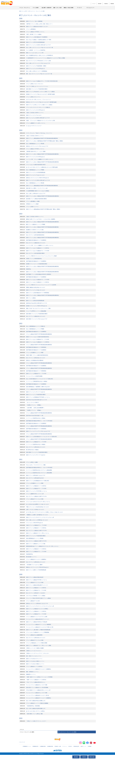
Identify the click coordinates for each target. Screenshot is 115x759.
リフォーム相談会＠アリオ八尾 (29, 600)
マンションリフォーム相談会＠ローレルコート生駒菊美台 (35, 669)
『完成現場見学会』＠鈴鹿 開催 (30, 705)
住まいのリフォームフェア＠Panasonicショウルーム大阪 (35, 60)
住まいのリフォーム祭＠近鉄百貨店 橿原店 (32, 253)
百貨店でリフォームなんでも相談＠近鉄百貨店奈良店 (34, 336)
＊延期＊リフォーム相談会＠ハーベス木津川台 (33, 679)
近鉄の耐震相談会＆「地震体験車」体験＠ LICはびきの (35, 386)
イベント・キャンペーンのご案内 (27, 732)
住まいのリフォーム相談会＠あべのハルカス (32, 242)
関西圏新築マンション (27, 746)
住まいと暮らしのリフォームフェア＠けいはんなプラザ (35, 63)
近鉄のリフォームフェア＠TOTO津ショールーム (33, 491)
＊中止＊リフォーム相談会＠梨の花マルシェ (32, 682)
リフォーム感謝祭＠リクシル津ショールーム (32, 123)
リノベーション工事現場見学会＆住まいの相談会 (33, 381)
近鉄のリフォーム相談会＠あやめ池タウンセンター (34, 26)
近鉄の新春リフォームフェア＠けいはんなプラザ (33, 318)
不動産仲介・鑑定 (58, 746)
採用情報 (89, 746)
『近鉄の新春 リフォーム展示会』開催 (31, 713)
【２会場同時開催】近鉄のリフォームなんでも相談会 (34, 190)
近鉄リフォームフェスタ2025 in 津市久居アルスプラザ (35, 117)
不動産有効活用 (76, 746)
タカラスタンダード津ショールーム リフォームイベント (35, 99)
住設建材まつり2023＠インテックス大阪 (31, 229)
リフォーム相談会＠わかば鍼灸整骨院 (31, 634)
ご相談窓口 (106, 3)
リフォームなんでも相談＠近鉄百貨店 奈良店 (32, 164)
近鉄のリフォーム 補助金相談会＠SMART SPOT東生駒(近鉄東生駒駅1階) (39, 138)
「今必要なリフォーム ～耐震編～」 (31, 405)
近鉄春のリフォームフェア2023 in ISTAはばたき (33, 305)
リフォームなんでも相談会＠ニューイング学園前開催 (34, 632)
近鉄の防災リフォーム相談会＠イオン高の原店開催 (34, 687)
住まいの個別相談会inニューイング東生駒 (32, 143)
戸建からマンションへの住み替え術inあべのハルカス (34, 506)
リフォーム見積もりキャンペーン (30, 96)
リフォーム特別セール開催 (29, 462)
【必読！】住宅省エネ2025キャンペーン (32, 112)
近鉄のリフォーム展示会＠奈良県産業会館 (32, 300)
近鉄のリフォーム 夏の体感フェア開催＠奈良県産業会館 (35, 629)
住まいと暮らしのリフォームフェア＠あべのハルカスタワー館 (36, 47)
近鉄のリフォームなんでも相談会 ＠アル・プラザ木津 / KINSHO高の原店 (39, 81)
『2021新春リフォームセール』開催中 (31, 564)
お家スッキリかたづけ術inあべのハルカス (32, 509)
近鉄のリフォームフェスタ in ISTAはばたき (32, 68)
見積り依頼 (91, 757)
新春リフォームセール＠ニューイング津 (31, 52)
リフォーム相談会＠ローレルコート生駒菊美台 (33, 559)
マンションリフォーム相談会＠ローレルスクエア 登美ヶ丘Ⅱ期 (36, 627)
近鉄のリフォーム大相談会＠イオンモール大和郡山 (34, 608)
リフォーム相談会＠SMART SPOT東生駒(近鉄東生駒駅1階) (36, 334)
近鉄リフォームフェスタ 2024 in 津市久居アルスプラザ (35, 180)
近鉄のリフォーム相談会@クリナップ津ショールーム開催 (35, 645)
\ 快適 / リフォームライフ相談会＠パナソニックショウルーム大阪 (37, 120)
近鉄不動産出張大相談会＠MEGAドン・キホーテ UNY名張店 (36, 420)
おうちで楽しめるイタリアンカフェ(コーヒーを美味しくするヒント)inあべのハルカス (41, 512)
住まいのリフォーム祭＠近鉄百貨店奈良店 (32, 234)
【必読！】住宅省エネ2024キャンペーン (32, 135)
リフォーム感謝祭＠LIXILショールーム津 (31, 493)
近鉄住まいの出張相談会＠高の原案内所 (31, 360)
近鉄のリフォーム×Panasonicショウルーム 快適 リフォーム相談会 (37, 91)
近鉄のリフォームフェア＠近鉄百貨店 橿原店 (33, 65)
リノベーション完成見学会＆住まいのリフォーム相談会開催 (36, 470)
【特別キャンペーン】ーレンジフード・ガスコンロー (34, 653)
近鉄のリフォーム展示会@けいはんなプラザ (32, 475)
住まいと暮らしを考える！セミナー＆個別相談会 (33, 71)
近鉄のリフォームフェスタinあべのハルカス (32, 290)
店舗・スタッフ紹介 (57, 7)
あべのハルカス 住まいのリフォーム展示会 (32, 711)
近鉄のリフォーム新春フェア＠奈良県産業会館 (33, 569)
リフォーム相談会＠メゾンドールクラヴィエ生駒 (33, 616)
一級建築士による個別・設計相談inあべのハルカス (34, 514)
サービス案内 (35, 7)
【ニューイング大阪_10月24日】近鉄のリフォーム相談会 (35, 598)
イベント (94, 3)
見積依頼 (112, 3)
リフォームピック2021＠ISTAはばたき (31, 522)
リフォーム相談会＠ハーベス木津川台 (31, 666)
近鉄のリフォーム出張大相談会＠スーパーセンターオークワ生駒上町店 (38, 436)
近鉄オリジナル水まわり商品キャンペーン (32, 661)
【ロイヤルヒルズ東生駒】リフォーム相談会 (32, 595)
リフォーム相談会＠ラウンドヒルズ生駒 (31, 499)
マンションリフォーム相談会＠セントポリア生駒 (33, 684)
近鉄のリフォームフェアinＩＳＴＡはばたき (32, 391)
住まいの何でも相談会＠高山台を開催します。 (33, 700)
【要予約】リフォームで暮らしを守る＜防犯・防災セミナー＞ (36, 23)
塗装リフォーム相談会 (28, 297)
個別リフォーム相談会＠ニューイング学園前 (32, 224)
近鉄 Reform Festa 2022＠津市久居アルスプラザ (33, 399)
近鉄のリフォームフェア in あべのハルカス (32, 175)
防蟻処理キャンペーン (28, 674)
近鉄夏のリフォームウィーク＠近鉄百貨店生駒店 (33, 263)
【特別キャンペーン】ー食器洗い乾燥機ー (32, 648)
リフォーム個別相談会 (28, 29)
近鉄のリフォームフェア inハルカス (30, 115)
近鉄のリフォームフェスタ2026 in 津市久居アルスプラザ (35, 44)
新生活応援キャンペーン (28, 556)
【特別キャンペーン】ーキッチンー (30, 650)
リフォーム (65, 746)
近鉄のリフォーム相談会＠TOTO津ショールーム (33, 579)
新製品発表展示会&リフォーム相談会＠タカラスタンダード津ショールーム (39, 546)
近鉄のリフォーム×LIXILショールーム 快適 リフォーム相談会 (36, 104)
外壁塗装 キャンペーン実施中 (29, 203)
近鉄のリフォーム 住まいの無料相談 (31, 21)
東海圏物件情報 (50, 746)
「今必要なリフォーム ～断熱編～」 (31, 410)
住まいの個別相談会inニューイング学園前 (32, 169)
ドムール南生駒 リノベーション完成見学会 (32, 50)
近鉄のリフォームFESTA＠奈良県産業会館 (32, 42)
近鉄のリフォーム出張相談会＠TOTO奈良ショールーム (35, 397)
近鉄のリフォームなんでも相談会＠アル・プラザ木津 (34, 250)
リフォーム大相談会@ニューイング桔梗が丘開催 (33, 642)
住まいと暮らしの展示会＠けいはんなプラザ (32, 193)
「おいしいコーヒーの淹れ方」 (29, 402)
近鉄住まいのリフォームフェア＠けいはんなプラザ (34, 146)
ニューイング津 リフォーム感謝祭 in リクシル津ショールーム (36, 159)
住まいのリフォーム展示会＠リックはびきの (32, 592)
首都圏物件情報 (43, 746)
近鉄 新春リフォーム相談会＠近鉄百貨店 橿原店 (33, 198)
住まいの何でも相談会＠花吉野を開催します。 (33, 708)
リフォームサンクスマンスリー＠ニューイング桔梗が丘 (35, 107)
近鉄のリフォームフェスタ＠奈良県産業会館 (32, 172)
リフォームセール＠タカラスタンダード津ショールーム (35, 501)
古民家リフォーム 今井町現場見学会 (31, 258)
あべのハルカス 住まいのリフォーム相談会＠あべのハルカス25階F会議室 (39, 167)
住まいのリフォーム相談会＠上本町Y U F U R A (33, 496)
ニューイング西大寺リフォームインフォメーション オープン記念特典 (38, 284)
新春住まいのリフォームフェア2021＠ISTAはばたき (34, 567)
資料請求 (99, 3)
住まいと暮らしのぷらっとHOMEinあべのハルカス (34, 520)
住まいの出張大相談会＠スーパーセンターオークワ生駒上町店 (36, 378)
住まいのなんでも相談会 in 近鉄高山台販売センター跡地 (35, 39)
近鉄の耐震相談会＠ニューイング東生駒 (31, 538)
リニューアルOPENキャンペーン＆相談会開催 (33, 311)
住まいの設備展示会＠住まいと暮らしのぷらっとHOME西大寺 (36, 55)
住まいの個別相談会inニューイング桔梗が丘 (32, 326)
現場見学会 (25, 269)
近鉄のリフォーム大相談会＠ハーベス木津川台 (33, 485)
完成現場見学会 (26, 554)
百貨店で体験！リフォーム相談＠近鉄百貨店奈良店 (34, 355)
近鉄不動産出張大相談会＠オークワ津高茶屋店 (33, 347)
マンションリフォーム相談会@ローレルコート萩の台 (34, 695)
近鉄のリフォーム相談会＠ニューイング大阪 (32, 543)
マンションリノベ (90, 7)
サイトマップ (22, 742)
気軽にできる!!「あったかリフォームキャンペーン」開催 (35, 308)
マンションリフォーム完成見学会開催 (31, 376)
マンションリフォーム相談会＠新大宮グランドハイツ (34, 619)
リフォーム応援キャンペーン (29, 206)
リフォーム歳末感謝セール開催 (29, 201)
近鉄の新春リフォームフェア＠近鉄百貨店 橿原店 (33, 88)
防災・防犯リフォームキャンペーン (30, 655)
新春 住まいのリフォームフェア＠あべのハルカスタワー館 (36, 73)
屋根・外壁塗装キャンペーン (29, 671)
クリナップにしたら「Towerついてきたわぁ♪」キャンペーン (36, 133)
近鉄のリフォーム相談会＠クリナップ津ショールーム (34, 533)
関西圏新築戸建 (35, 746)
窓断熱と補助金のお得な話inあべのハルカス (32, 287)
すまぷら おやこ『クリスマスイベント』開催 (32, 464)
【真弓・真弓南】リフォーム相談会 (30, 34)
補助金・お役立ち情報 (68, 7)
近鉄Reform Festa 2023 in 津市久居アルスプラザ (33, 303)
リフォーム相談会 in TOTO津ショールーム (32, 31)
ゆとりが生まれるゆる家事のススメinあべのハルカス (34, 504)
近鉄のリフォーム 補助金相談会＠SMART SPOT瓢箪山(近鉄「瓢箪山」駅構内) (40, 209)
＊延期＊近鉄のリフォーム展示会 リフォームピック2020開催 (36, 676)
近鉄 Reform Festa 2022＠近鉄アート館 (31, 415)
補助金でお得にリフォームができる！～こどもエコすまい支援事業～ (38, 219)
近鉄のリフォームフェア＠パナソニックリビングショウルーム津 (37, 517)
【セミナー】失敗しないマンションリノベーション (34, 86)
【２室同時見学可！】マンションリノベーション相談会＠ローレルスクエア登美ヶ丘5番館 (42, 58)
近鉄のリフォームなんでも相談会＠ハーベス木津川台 (34, 248)
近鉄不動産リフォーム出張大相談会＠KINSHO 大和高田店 (35, 274)
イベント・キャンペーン (24, 7)
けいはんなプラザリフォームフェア (30, 125)
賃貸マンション (83, 746)
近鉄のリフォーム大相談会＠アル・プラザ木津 (33, 373)
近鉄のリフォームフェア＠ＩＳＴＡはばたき (32, 454)
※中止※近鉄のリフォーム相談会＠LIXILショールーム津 (35, 690)
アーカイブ (79, 7)
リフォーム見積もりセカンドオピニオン (31, 83)
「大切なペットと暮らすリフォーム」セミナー (33, 721)
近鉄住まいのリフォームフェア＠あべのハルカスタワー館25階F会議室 (38, 102)
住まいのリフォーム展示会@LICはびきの (32, 478)
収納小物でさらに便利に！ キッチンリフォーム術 (33, 188)
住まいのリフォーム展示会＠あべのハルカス (32, 357)
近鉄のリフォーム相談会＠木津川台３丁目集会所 (33, 621)
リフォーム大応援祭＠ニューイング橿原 (31, 352)
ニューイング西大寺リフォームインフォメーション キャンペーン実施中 (38, 255)
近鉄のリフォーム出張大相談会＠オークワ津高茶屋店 (34, 292)
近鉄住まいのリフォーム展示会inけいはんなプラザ (34, 603)
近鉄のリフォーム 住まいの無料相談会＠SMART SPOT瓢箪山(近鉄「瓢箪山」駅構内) (41, 140)
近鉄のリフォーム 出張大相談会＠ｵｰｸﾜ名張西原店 (33, 37)
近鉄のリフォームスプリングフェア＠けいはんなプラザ (35, 431)
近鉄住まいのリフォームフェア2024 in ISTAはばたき (34, 177)
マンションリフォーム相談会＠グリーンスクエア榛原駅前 (35, 624)
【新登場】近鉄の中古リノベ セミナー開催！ (33, 151)
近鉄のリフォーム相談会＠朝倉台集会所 (31, 577)
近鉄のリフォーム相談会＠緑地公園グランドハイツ (34, 585)
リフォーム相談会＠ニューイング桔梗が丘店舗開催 (34, 703)
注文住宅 (70, 746)
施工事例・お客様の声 (46, 7)
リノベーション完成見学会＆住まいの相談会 (32, 418)
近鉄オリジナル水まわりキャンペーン (31, 658)
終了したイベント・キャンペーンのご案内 (67, 732)
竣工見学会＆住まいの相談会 (29, 449)
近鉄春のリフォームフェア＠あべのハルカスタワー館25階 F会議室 (37, 94)
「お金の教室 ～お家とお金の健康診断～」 (32, 407)
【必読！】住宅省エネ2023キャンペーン (32, 216)
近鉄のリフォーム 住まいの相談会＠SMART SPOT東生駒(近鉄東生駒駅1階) (39, 154)
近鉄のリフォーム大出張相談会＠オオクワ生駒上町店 (34, 480)
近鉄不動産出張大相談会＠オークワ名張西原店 (33, 240)
